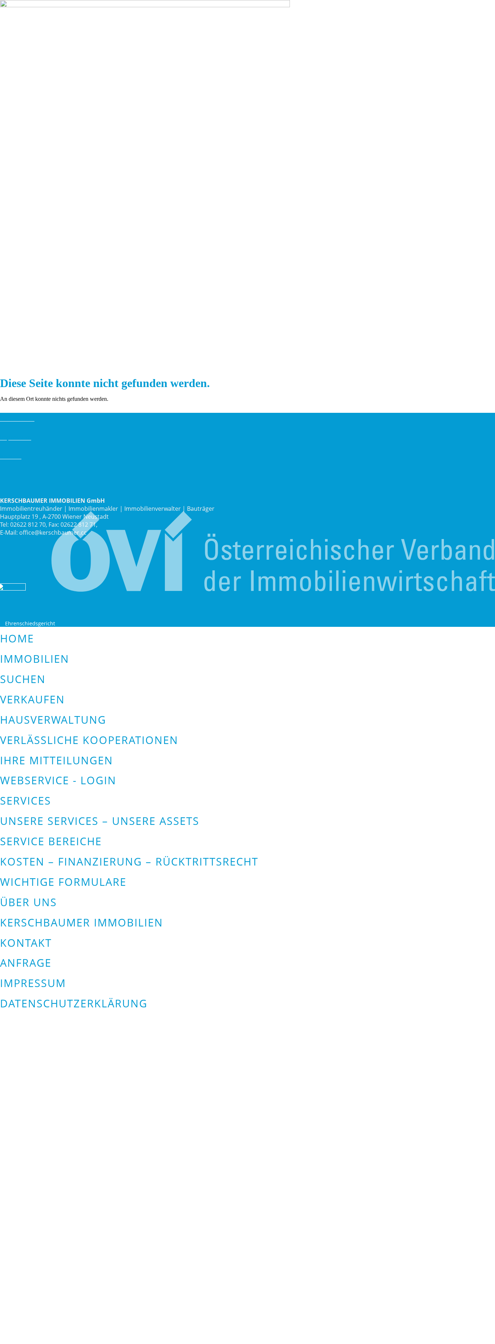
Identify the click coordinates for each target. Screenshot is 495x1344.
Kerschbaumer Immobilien (81, 922)
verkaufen (32, 699)
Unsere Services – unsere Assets (99, 821)
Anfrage (25, 962)
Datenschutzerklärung (73, 1003)
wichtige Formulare (63, 882)
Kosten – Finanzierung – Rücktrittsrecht (129, 861)
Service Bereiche (51, 841)
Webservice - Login (58, 780)
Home (17, 638)
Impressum (15, 437)
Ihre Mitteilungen (56, 760)
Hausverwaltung (53, 719)
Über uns (28, 902)
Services (25, 800)
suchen (23, 679)
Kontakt (10, 456)
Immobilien (34, 659)
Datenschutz (17, 419)
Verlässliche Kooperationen (89, 740)
